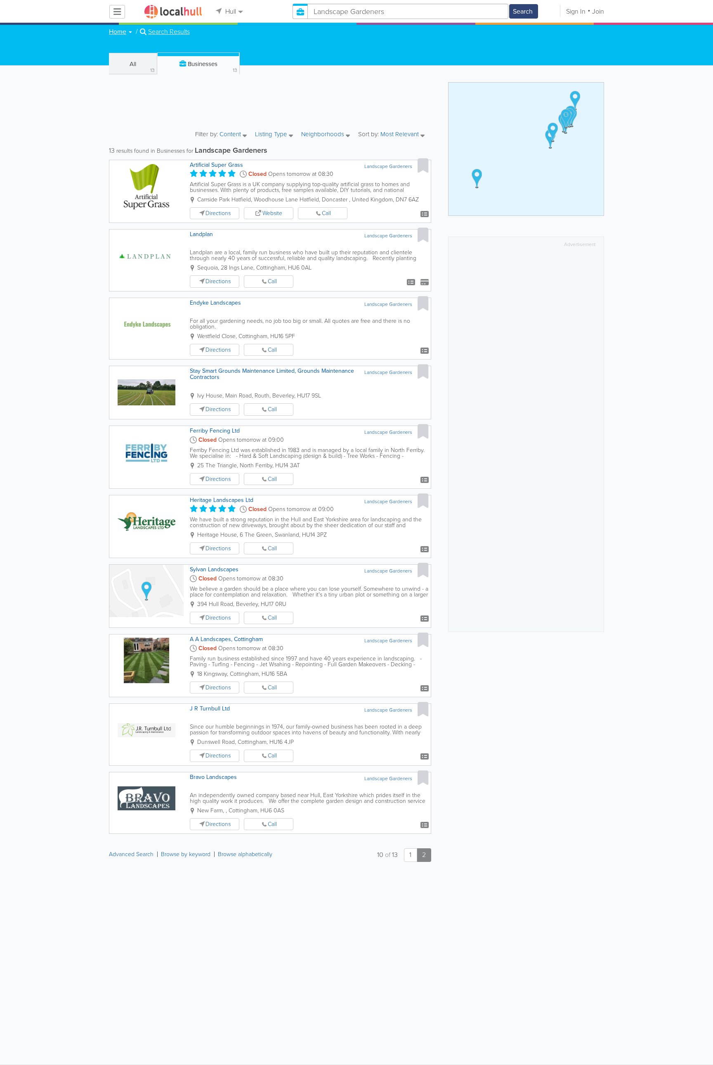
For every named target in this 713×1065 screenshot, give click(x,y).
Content (231, 135)
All (142, 66)
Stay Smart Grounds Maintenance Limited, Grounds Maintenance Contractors (272, 374)
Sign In (576, 11)
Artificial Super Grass (216, 165)
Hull (230, 11)
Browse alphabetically (245, 854)
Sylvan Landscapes (214, 569)
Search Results (169, 31)
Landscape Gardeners (388, 166)
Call (326, 213)
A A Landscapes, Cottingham (226, 639)
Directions (218, 213)
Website (272, 213)
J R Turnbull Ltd (210, 708)
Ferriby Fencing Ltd (215, 430)
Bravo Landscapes (213, 777)
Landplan (201, 234)
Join (598, 11)
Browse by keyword (185, 854)
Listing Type (272, 135)
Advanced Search (131, 854)
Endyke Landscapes (215, 302)
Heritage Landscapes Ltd (221, 500)
